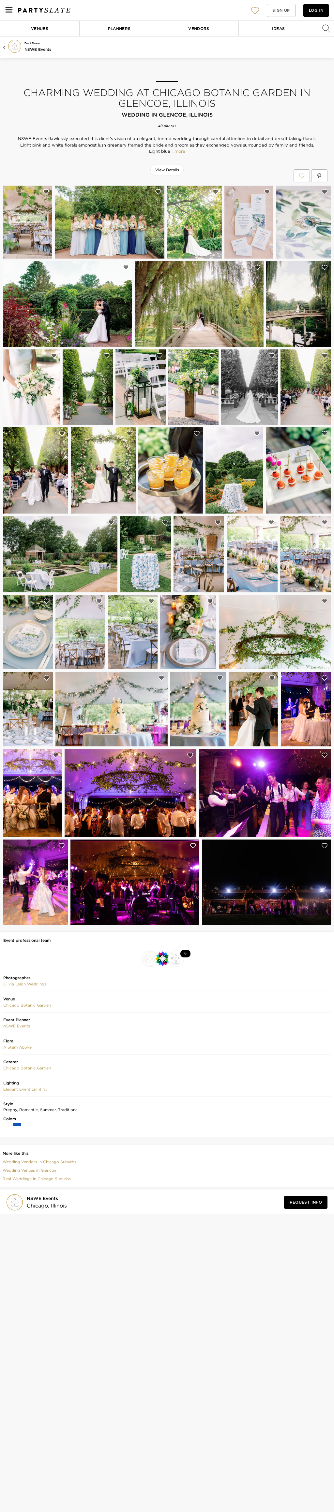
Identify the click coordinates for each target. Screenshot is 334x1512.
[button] (255, 10)
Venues (39, 28)
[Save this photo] (46, 192)
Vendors (198, 28)
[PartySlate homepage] (44, 10)
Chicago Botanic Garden (27, 1005)
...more (177, 151)
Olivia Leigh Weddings (24, 984)
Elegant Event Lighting (25, 1089)
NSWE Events (37, 49)
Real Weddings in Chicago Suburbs (37, 1178)
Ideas (278, 28)
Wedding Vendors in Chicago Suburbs (39, 1161)
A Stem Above (17, 1047)
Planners (119, 28)
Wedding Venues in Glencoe (29, 1170)
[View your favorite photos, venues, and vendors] (255, 10)
